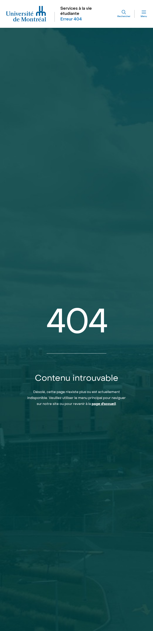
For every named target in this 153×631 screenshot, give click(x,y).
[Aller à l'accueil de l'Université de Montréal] (26, 14)
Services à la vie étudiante (76, 11)
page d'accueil (104, 404)
